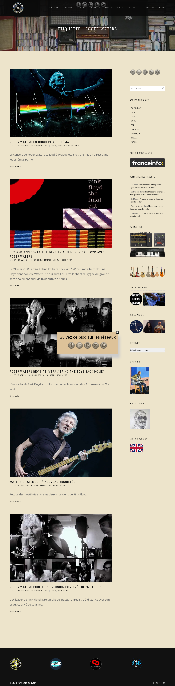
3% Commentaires (40, 146)
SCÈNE (120, 8)
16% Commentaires (42, 260)
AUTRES (134, 142)
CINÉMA (134, 138)
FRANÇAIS (135, 129)
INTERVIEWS (148, 8)
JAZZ (133, 116)
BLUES (133, 112)
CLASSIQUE (135, 133)
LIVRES (108, 8)
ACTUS (53, 146)
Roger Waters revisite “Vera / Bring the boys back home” (57, 371)
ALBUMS (57, 260)
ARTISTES (67, 8)
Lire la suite (14, 166)
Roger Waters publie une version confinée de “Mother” (55, 587)
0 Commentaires (40, 375)
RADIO (162, 8)
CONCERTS (133, 8)
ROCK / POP (73, 146)
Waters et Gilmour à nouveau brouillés (42, 482)
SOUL (133, 121)
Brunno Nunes (137, 206)
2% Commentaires (40, 591)
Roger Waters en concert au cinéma (39, 142)
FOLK (133, 125)
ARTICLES (54, 8)
